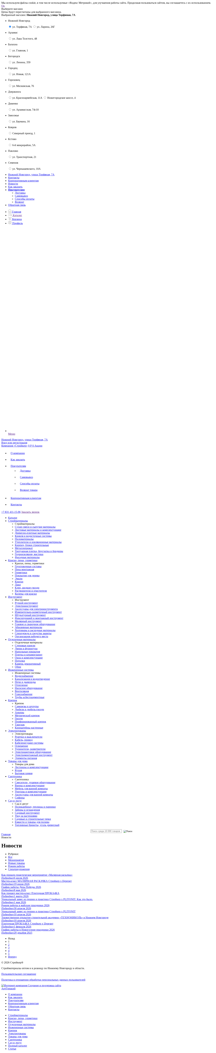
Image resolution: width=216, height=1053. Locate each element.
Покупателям (18, 466)
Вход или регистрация (14, 442)
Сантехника (15, 1039)
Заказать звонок (30, 512)
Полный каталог (17, 1045)
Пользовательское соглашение (18, 974)
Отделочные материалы (22, 1024)
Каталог (12, 517)
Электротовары (17, 1033)
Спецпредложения (19, 869)
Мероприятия (16, 860)
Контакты (13, 177)
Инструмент (15, 1021)
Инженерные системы (21, 1027)
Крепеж (12, 1030)
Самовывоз (21, 195)
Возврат (19, 201)
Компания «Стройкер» (14, 445)
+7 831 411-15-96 (11, 512)
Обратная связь (17, 205)
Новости (13, 183)
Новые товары (16, 863)
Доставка (20, 192)
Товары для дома (18, 1036)
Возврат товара (28, 490)
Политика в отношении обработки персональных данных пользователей (43, 979)
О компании (18, 453)
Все (10, 857)
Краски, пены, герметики (22, 1018)
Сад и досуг (15, 1042)
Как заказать (15, 186)
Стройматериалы (18, 1015)
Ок (3, 5)
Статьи (12, 1048)
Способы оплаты (24, 198)
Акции (38, 445)
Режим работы (16, 866)
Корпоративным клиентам (23, 180)
